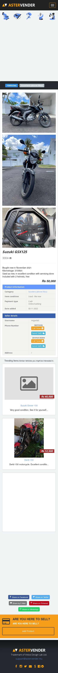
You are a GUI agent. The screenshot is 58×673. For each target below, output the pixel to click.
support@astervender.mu (29, 658)
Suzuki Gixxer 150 (29, 405)
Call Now (36, 328)
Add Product (28, 631)
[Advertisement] (29, 52)
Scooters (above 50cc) (37, 291)
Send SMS (37, 333)
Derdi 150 (29, 459)
